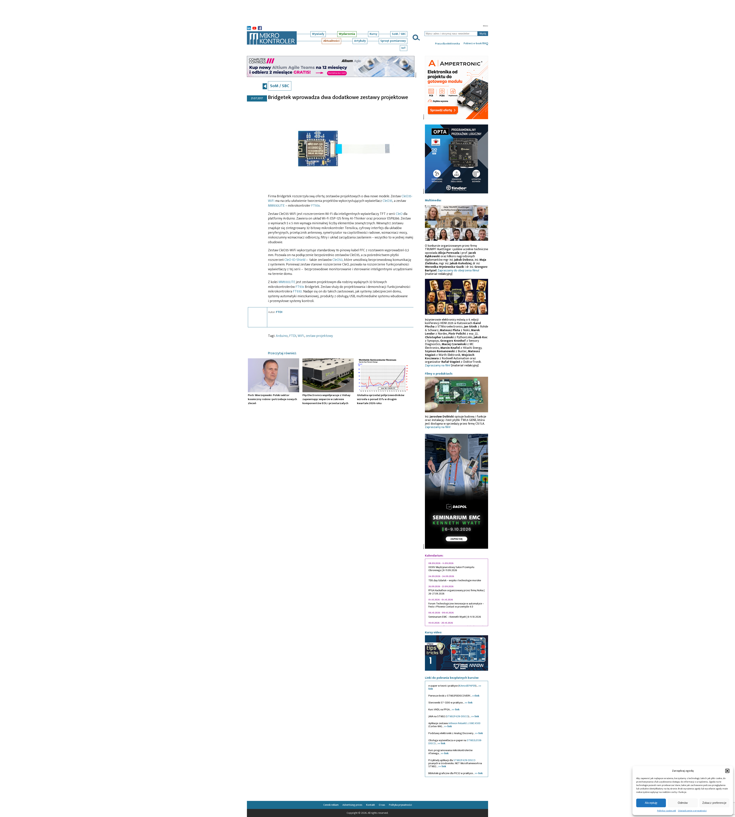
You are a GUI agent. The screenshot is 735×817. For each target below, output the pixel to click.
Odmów (683, 802)
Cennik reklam (331, 805)
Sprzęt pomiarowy (393, 40)
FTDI (279, 312)
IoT (403, 48)
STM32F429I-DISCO (457, 716)
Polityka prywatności (400, 805)
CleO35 (387, 201)
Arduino (282, 336)
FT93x (315, 206)
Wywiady (318, 34)
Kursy (373, 34)
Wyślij (482, 33)
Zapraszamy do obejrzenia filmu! (458, 270)
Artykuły (360, 40)
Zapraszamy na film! (437, 365)
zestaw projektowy (319, 336)
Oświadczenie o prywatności (692, 811)
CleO (399, 214)
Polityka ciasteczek (666, 811)
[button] (727, 771)
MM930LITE (276, 206)
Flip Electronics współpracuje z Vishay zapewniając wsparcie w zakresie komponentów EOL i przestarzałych (326, 399)
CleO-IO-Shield (294, 260)
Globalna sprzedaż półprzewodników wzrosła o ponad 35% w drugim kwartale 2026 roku (380, 399)
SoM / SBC (399, 34)
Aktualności (331, 40)
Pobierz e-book (476, 43)
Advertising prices (352, 805)
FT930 (297, 291)
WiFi (301, 336)
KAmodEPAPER (467, 686)
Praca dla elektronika (447, 43)
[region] (456, 592)
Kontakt (370, 805)
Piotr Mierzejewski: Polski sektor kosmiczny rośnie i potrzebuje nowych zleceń (272, 399)
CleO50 (337, 260)
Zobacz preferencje (714, 802)
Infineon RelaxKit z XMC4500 (464, 723)
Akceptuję (651, 802)
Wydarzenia (347, 34)
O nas (382, 805)
